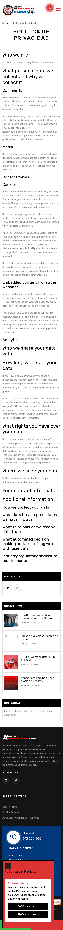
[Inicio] (18, 10)
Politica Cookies (10, 812)
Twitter (8, 587)
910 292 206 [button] (29, 906)
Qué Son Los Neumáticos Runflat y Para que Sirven (36, 617)
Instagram (17, 587)
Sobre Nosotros (10, 807)
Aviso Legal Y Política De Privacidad (20, 818)
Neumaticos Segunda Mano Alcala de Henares (37, 679)
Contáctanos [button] (30, 914)
